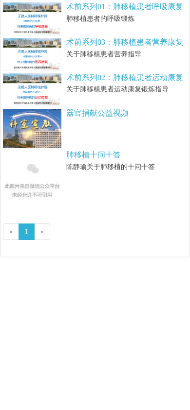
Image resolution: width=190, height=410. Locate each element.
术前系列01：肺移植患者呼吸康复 (124, 6)
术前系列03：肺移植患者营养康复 (124, 42)
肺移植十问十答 (93, 155)
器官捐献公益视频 (97, 113)
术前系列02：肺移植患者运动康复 (124, 77)
